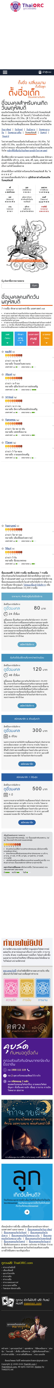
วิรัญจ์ (8, 548)
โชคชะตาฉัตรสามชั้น (12, 1288)
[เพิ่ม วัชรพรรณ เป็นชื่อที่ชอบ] (2, 419)
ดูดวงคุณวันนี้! (10, 970)
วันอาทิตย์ (6, 129)
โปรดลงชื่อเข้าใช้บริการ (34, 584)
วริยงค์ (8, 374)
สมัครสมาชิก (27, 763)
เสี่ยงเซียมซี (8, 1270)
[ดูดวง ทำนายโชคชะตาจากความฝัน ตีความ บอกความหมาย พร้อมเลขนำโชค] (27, 1129)
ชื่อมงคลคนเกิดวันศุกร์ (14, 1241)
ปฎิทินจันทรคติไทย (40, 1351)
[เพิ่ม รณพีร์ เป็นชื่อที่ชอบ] (2, 351)
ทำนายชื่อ (7, 1279)
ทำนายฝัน (7, 1276)
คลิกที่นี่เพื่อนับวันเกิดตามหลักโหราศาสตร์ (27, 150)
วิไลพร (8, 442)
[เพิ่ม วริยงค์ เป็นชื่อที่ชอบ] (2, 374)
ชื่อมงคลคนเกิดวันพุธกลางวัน (25, 1235)
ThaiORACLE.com (9, 1366)
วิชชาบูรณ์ (10, 525)
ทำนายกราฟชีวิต (10, 1285)
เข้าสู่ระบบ (46, 71)
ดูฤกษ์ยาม (29, 1348)
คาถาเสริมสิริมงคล (24, 1354)
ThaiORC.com (30, 1364)
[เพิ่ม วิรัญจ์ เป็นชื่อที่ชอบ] (2, 548)
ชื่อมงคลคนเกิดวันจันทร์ (15, 1232)
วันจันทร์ (19, 129)
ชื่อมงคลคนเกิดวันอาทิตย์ (40, 1229)
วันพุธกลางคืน (14, 132)
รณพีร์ (8, 351)
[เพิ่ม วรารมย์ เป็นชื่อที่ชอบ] (2, 396)
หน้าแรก (4, 1348)
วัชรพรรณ (10, 419)
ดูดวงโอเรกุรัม (9, 1273)
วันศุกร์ (43, 132)
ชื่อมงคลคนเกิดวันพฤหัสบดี (38, 1238)
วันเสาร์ (5, 136)
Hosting (38, 1366)
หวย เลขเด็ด (39, 1354)
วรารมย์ (9, 397)
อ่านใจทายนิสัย (7, 1354)
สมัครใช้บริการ (27, 644)
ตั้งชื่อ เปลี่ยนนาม (23, 1351)
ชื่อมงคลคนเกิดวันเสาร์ (40, 1241)
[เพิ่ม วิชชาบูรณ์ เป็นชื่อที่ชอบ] (2, 525)
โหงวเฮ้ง (9, 1351)
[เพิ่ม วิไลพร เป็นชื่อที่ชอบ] (2, 442)
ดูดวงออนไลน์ (16, 1348)
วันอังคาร (30, 129)
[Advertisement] (27, 41)
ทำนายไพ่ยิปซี (9, 1267)
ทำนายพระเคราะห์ (10, 1282)
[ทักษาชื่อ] (53, 357)
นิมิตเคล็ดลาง (41, 1348)
